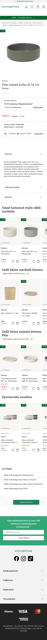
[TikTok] (30, 558)
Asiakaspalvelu (10, 570)
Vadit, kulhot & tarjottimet (30, 23)
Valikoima (8, 580)
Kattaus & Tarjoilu (9, 23)
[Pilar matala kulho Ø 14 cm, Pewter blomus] (23, 52)
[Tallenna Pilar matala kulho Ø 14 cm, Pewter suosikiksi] (42, 502)
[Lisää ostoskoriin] (17, 261)
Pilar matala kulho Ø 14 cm (34, 25)
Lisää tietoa (38, 134)
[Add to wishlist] (13, 261)
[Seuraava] (42, 52)
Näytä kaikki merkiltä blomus (14, 273)
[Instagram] (23, 558)
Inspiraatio (8, 589)
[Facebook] (16, 558)
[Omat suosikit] (32, 7)
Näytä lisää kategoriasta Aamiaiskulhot (19, 475)
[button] (6, 93)
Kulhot (5, 25)
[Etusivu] (10, 7)
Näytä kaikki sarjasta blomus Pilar (16, 339)
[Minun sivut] (26, 7)
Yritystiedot (9, 598)
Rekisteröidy (38, 107)
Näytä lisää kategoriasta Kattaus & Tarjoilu (20, 480)
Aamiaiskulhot (16, 25)
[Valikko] (44, 7)
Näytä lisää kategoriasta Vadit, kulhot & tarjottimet (23, 484)
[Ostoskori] (38, 7)
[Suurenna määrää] (10, 502)
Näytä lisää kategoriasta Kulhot (16, 488)
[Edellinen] (4, 52)
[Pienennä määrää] (3, 502)
